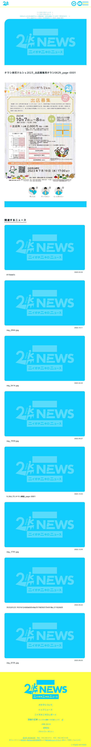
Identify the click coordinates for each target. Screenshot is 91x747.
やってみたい (45, 192)
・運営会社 (45, 728)
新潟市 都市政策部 (29, 738)
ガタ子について (45, 705)
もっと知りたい (59, 192)
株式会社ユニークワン (53, 740)
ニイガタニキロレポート (46, 714)
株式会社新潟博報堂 (34, 740)
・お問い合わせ (45, 724)
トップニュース (45, 709)
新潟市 (23, 740)
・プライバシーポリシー (45, 732)
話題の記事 (44, 719)
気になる (33, 192)
